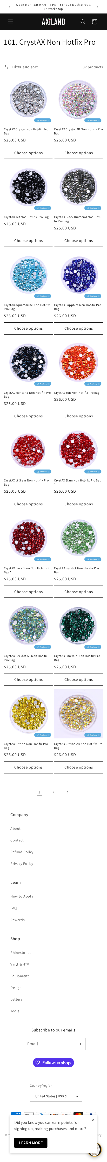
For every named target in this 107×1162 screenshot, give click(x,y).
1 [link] (39, 792)
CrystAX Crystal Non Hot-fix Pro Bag (26, 131)
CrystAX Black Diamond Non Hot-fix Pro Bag (77, 219)
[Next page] (67, 792)
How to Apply (21, 896)
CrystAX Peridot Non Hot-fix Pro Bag (76, 570)
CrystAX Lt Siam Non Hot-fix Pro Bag (26, 482)
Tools (14, 1011)
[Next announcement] (97, 6)
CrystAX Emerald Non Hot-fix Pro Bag (77, 658)
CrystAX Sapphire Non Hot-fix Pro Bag (77, 307)
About (15, 828)
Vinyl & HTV (19, 964)
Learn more (31, 1142)
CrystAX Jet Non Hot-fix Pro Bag (26, 217)
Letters (16, 999)
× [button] (93, 1119)
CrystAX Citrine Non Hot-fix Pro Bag (26, 746)
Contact (17, 840)
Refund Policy (22, 852)
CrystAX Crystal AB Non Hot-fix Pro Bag (78, 131)
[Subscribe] (79, 1044)
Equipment (19, 976)
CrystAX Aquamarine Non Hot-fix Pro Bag (27, 307)
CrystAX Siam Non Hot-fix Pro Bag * (77, 482)
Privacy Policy (21, 863)
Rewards (17, 920)
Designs (16, 987)
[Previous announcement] (9, 6)
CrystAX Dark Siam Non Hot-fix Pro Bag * (28, 570)
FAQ (13, 908)
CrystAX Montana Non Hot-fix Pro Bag (27, 395)
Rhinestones (20, 952)
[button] (10, 22)
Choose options (28, 152)
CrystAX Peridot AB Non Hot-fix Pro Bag (26, 658)
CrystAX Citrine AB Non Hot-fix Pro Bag (78, 746)
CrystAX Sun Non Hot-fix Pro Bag (77, 393)
